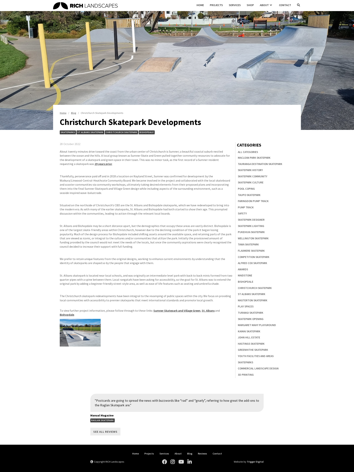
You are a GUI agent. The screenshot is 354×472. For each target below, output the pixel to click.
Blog (189, 453)
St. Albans (208, 310)
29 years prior (103, 164)
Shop (250, 5)
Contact (285, 5)
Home (200, 5)
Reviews (202, 453)
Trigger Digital (255, 461)
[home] (123, 5)
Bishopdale (67, 314)
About (178, 453)
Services (235, 5)
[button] (266, 5)
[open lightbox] (80, 333)
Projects (216, 5)
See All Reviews (105, 431)
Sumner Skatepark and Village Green (176, 310)
